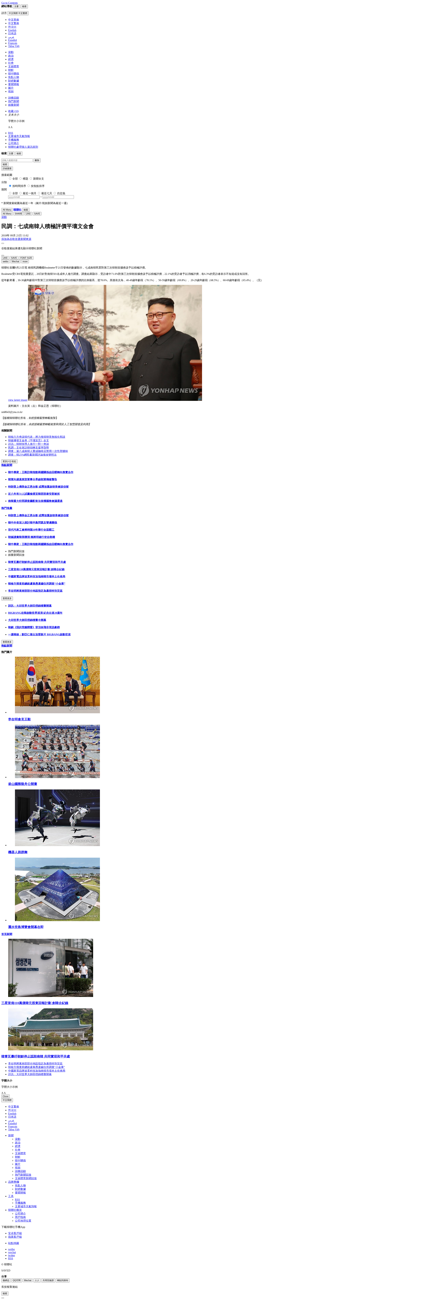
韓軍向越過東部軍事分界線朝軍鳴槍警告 (32, 479)
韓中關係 (13, 73)
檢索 (5, 164)
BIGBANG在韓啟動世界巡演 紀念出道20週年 (35, 612)
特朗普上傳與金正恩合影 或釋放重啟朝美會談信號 (38, 486)
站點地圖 (13, 1243)
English (12, 1113)
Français (12, 1126)
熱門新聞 (13, 101)
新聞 (11, 1135)
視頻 (11, 91)
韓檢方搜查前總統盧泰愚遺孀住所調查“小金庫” (36, 583)
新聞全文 (38, 178)
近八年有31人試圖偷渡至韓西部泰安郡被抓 (34, 493)
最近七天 (46, 193)
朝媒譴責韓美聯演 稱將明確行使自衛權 (31, 537)
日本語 (12, 1116)
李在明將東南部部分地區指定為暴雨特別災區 (35, 590)
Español (12, 1123)
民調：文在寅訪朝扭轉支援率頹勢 (28, 447)
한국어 (12, 1110)
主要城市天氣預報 (19, 136)
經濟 (11, 59)
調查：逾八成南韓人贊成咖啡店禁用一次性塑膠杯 (38, 451)
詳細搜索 (7, 168)
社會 (11, 62)
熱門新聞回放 (23, 1174)
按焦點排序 (38, 186)
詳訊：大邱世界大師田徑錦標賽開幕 (30, 605)
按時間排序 (19, 186)
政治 (11, 55)
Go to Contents (9, 2)
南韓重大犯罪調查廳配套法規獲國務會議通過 (35, 500)
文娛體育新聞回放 (26, 1178)
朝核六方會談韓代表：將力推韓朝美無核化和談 (36, 436)
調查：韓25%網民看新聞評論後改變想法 (32, 454)
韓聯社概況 (15, 1210)
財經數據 (13, 80)
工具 (11, 1196)
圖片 (11, 87)
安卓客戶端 (15, 1233)
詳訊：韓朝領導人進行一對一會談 (28, 444)
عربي (11, 1120)
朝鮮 (11, 70)
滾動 (11, 52)
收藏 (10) (13, 111)
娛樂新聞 (13, 104)
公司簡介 (13, 143)
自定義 (61, 193)
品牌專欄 (13, 1181)
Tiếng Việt (13, 1129)
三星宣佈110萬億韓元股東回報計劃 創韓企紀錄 (36, 569)
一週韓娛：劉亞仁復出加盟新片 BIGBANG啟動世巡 (39, 634)
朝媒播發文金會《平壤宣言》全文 (28, 440)
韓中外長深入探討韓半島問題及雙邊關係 (32, 522)
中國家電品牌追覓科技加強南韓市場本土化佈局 (36, 576)
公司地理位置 (23, 1220)
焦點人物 (13, 77)
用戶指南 (20, 1217)
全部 (15, 178)
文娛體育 (13, 66)
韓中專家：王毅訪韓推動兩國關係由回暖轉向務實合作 (40, 472)
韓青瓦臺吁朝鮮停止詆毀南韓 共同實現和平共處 (37, 562)
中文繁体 (13, 1106)
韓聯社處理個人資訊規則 (23, 146)
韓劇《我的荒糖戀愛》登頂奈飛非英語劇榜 (34, 627)
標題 (25, 178)
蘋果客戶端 (15, 1236)
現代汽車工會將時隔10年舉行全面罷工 (31, 529)
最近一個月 (29, 193)
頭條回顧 (13, 97)
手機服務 (13, 139)
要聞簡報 (13, 84)
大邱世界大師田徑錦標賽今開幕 (27, 620)
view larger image (17, 399)
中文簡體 (7, 1100)
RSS (10, 132)
